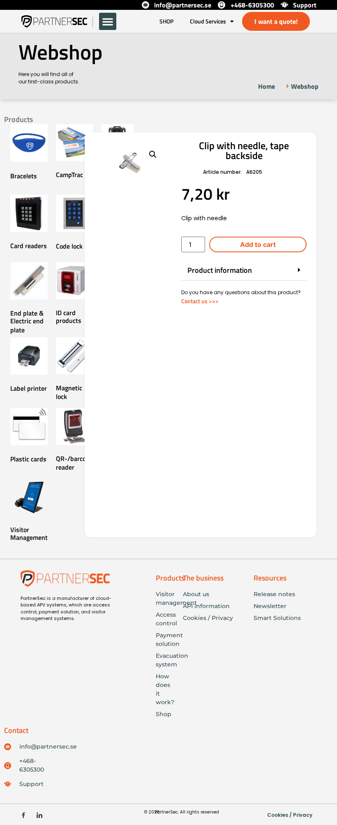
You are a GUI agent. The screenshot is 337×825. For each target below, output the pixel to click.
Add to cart (258, 244)
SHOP (166, 21)
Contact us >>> (200, 301)
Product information (219, 270)
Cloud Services (208, 21)
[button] (107, 21)
